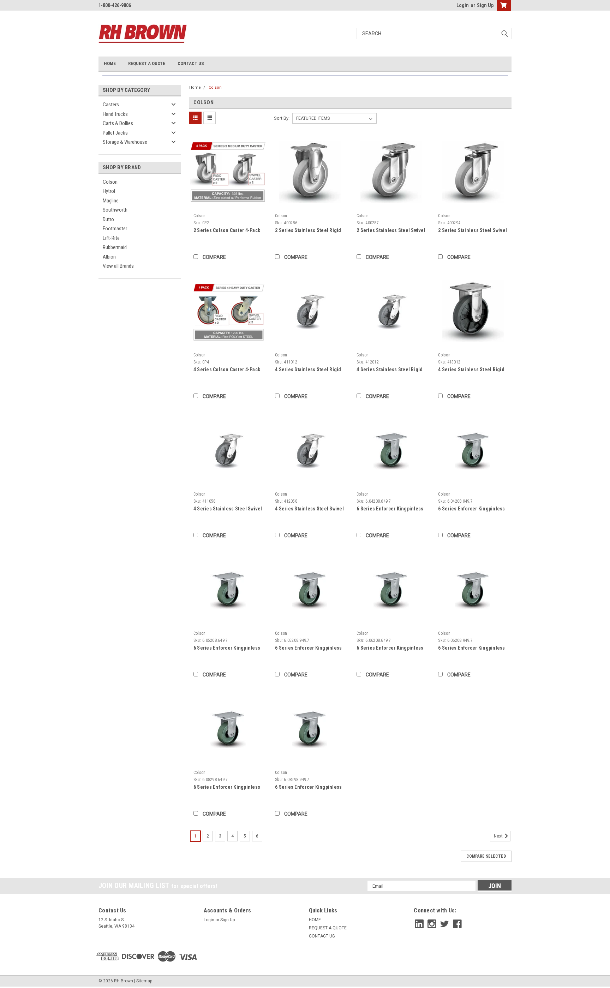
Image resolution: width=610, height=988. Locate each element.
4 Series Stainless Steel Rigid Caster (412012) (390, 370)
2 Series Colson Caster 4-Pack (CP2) (226, 230)
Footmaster (115, 228)
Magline (111, 200)
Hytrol (109, 191)
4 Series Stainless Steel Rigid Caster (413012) (471, 370)
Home (195, 87)
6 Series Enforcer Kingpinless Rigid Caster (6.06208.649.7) (390, 648)
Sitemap (144, 980)
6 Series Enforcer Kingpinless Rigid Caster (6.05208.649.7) (226, 648)
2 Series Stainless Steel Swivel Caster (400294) (472, 230)
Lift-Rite (111, 238)
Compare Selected (486, 856)
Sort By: (281, 118)
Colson (110, 182)
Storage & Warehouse (125, 142)
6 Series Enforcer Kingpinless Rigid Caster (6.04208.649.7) (390, 509)
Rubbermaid (115, 247)
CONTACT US (191, 63)
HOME (110, 63)
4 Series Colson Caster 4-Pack (226, 369)
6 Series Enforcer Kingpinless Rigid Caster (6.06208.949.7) (471, 648)
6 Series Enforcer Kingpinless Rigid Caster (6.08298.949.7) (308, 787)
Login (462, 5)
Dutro (108, 219)
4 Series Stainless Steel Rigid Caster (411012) (308, 370)
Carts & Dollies (118, 123)
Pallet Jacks (115, 133)
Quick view (228, 205)
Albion (109, 257)
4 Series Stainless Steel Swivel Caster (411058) (227, 509)
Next (499, 836)
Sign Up (485, 5)
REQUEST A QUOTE (146, 63)
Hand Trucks (115, 114)
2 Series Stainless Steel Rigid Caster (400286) (308, 230)
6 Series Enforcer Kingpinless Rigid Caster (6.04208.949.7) (471, 509)
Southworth (115, 210)
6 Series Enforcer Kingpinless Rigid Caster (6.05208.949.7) (308, 648)
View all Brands (118, 266)
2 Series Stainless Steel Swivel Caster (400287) (391, 230)
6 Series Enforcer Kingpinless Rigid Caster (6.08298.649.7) (226, 787)
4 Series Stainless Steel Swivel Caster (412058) (309, 509)
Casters (111, 104)
